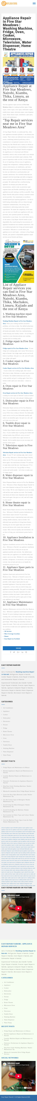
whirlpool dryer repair (14, 883)
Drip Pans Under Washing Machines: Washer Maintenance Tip (17, 787)
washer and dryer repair (10, 873)
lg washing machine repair (27, 852)
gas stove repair (31, 839)
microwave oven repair (30, 858)
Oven (5, 738)
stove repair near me (8, 872)
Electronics (6, 721)
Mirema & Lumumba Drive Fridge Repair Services (19, 791)
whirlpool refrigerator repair (26, 883)
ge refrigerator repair (21, 843)
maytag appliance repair (14, 854)
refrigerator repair (20, 862)
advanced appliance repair (7, 827)
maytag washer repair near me (17, 858)
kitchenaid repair (18, 850)
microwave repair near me (15, 860)
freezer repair (23, 837)
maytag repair (22, 856)
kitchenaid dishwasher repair (26, 848)
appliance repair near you (18, 829)
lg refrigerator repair (8, 852)
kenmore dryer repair (6, 847)
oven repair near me (11, 862)
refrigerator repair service (8, 864)
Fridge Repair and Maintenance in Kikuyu (16, 767)
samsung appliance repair (14, 866)
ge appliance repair (16, 841)
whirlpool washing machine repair (27, 885)
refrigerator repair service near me (22, 864)
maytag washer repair (6, 858)
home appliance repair (9, 845)
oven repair (3, 862)
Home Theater (7, 731)
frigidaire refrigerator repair (14, 839)
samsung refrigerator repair (17, 868)
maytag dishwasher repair (25, 854)
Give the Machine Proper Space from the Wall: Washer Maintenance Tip (17, 821)
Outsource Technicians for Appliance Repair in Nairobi (18, 782)
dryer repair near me (29, 835)
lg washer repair (17, 852)
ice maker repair (18, 845)
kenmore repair (27, 847)
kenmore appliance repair (27, 845)
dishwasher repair (25, 833)
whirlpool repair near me (14, 885)
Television (6, 741)
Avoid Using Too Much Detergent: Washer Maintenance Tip (16, 805)
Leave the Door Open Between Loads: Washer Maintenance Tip (17, 795)
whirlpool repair (5, 885)
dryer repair (22, 835)
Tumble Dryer (7, 745)
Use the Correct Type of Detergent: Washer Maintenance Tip (16, 800)
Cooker (5, 714)
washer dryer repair (18, 875)
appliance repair (29, 827)
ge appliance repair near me (27, 841)
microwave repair (5, 860)
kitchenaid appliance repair (14, 848)
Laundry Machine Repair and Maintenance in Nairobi (17, 776)
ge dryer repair (12, 843)
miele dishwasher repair (26, 860)
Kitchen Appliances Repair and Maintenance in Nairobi (18, 771)
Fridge (5, 728)
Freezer (5, 724)
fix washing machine (14, 837)
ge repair (28, 843)
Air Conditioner (8, 708)
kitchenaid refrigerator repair (7, 850)
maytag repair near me (30, 856)
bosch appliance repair (30, 831)
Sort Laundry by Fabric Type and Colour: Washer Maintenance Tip (18, 815)
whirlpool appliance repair (7, 881)
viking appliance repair (19, 872)
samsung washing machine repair (23, 870)
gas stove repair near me (6, 841)
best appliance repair (20, 831)
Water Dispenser (8, 751)
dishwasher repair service (13, 835)
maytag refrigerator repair (12, 856)
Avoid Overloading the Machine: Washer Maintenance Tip (16, 810)
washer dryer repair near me (29, 875)
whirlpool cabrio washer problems (20, 881)
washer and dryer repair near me (23, 873)
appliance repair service (29, 829)
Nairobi (33, 860)
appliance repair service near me (8, 831)
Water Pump (7, 755)
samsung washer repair (10, 870)
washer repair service (22, 877)
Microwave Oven (8, 735)
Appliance (6, 711)
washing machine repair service (26, 879)
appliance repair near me (6, 829)
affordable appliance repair (19, 827)
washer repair (4, 877)
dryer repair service (5, 837)
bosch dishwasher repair (6, 833)
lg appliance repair (26, 850)
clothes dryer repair (16, 833)
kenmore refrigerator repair (17, 847)
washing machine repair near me (11, 879)
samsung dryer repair (25, 866)
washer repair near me (12, 877)
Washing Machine (8, 748)
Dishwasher (6, 718)
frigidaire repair (24, 839)
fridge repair (29, 837)
